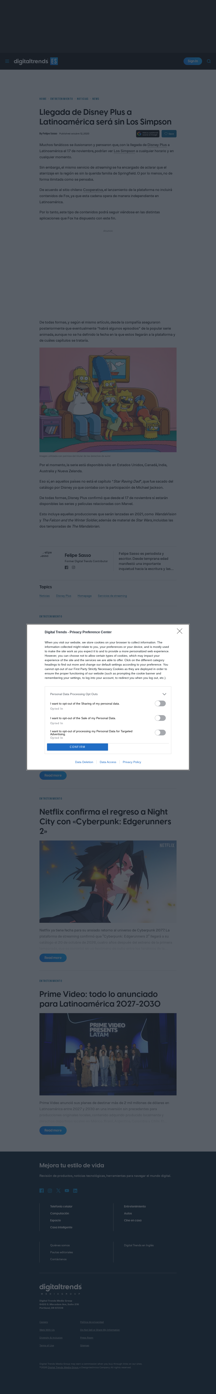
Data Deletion (84, 762)
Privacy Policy (132, 762)
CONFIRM (77, 746)
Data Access (108, 762)
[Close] (181, 632)
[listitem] (108, 694)
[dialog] (108, 697)
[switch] (160, 703)
